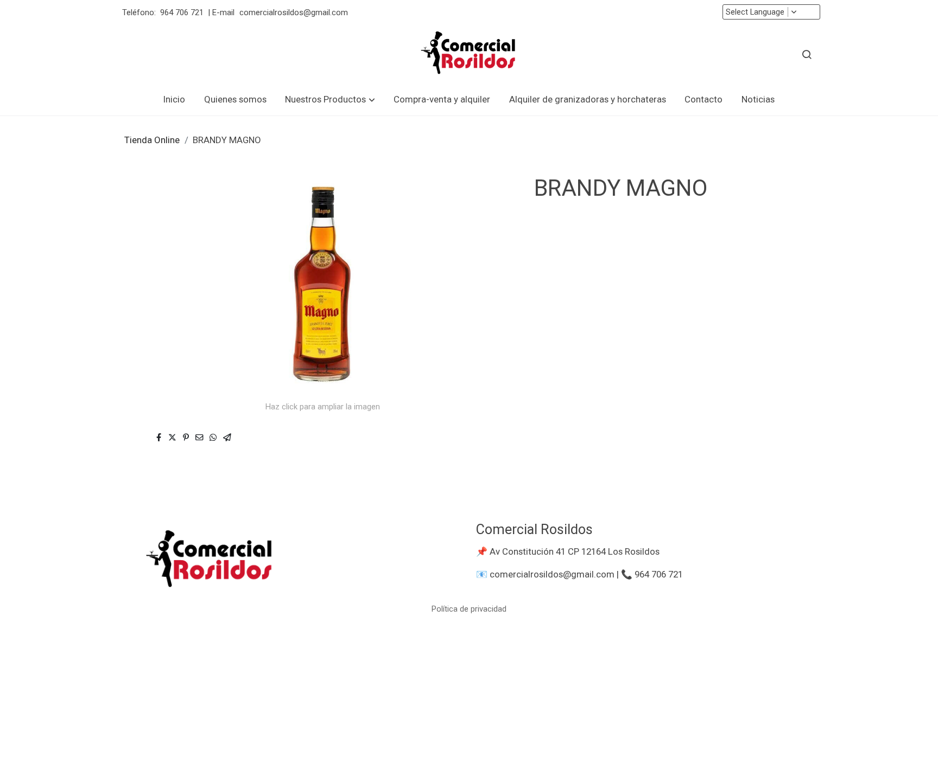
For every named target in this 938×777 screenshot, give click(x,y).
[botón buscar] (806, 54)
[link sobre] (289, 561)
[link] (469, 54)
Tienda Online (152, 139)
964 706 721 (182, 12)
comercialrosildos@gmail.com (294, 12)
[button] (330, 99)
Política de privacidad (469, 609)
